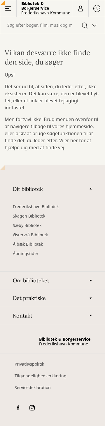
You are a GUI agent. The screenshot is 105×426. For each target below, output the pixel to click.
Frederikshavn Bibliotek (36, 207)
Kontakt (22, 315)
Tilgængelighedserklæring (40, 376)
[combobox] (52, 25)
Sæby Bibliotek (27, 226)
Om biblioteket (31, 280)
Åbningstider (25, 254)
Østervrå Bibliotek (30, 235)
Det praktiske (29, 298)
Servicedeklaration (33, 388)
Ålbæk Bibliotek (28, 244)
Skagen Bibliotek (29, 216)
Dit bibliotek (28, 189)
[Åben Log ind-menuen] (80, 8)
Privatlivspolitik (29, 364)
